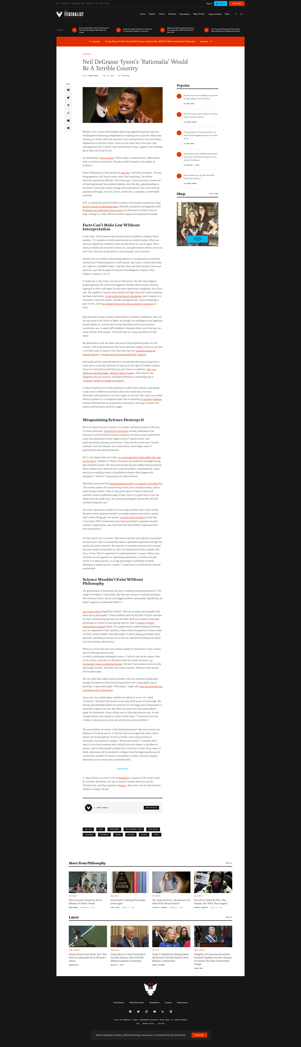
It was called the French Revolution (123, 296)
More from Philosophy (87, 863)
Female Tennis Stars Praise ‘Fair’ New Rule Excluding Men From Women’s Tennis (88, 957)
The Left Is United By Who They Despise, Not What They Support (210, 902)
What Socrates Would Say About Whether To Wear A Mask (85, 902)
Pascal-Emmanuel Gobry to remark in (133, 483)
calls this (125, 172)
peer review (153, 829)
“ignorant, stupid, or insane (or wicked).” (104, 380)
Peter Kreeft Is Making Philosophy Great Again (128, 902)
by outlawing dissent (150, 399)
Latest (74, 917)
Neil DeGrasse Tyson (134, 829)
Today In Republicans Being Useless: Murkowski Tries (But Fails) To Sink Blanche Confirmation (170, 957)
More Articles (151, 808)
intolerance (114, 829)
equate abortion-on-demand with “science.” (124, 354)
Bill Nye (88, 829)
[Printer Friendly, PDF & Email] (68, 128)
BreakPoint (123, 778)
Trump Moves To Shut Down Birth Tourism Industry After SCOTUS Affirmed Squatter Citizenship (128, 957)
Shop (181, 194)
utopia (156, 835)
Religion (131, 835)
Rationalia (104, 835)
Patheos (122, 785)
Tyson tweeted (106, 157)
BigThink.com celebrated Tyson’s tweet (102, 210)
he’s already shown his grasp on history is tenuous (127, 303)
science (144, 835)
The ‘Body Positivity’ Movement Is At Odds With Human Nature (171, 902)
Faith (101, 829)
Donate (222, 3)
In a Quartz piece (91, 611)
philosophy (89, 835)
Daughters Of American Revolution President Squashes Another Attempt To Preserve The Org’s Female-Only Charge (213, 959)
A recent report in (132, 517)
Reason (118, 835)
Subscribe (236, 3)
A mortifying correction (116, 431)
